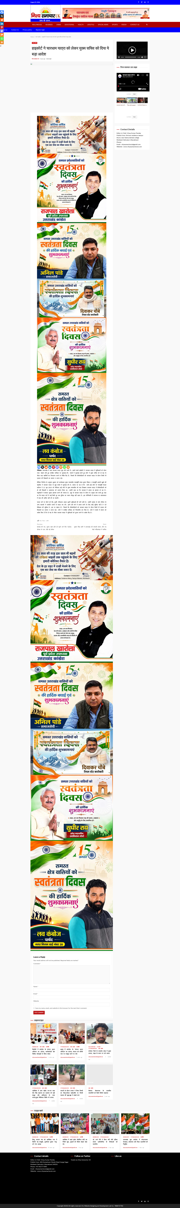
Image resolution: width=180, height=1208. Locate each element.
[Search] (146, 24)
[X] (42, 467)
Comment (37, 963)
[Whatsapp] (64, 467)
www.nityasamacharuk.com (132, 147)
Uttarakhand (64, 1046)
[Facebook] (38, 467)
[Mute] (142, 57)
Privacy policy (27, 30)
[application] (132, 50)
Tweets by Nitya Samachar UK (81, 1160)
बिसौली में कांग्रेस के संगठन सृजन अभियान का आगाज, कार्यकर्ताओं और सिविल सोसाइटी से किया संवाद (43, 1033)
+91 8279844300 (127, 142)
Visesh (123, 25)
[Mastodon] (57, 467)
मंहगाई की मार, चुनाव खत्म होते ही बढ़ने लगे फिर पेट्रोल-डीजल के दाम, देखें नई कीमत (54, 526)
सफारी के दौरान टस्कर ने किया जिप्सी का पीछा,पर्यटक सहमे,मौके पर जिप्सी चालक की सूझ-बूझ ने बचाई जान (72, 1074)
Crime (58, 25)
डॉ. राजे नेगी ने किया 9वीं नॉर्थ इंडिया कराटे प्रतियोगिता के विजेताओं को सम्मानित (105, 1123)
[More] (68, 467)
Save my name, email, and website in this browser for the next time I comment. (61, 1008)
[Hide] (1, 46)
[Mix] (60, 467)
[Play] (119, 57)
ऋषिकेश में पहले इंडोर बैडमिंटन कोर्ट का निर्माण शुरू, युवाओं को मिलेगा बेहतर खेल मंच (75, 1123)
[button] (132, 50)
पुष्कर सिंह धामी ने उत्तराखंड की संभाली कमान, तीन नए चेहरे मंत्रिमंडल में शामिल (90, 526)
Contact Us (134, 25)
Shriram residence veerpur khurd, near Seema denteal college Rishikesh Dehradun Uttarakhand (130, 138)
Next (134, 94)
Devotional (69, 25)
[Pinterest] (53, 467)
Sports (115, 25)
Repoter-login (40, 30)
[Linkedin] (49, 467)
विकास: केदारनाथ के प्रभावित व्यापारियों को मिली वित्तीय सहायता (100, 1074)
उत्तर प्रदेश (34, 42)
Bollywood (37, 25)
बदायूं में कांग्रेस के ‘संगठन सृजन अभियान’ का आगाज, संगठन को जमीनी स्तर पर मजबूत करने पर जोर (72, 1033)
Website (36, 1001)
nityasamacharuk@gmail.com (39, 1057)
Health (81, 25)
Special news (103, 25)
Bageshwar (92, 1046)
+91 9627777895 (41, 1166)
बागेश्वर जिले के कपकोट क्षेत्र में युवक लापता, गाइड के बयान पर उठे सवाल (100, 1033)
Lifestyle (90, 25)
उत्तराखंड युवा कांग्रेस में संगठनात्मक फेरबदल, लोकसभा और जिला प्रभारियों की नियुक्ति (135, 1123)
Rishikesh (35, 1046)
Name (35, 986)
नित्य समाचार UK (35, 58)
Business (49, 25)
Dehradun (126, 1137)
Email (35, 994)
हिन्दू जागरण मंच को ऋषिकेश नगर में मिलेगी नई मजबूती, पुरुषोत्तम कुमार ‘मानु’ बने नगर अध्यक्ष (44, 1123)
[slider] (130, 57)
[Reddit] (46, 467)
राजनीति (47, 1046)
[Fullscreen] (145, 57)
